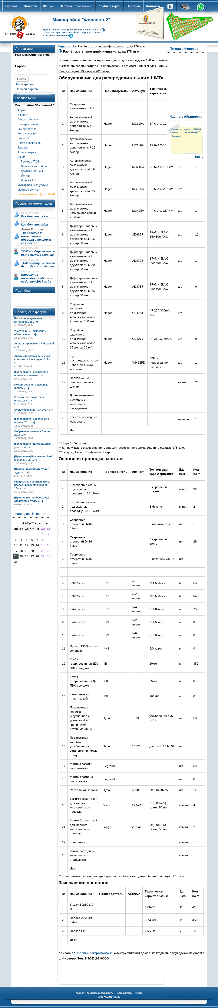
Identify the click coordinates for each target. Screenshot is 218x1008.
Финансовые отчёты (32, 166)
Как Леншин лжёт (34, 216)
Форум (48, 6)
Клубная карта (109, 6)
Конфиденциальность (100, 993)
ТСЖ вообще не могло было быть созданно (38, 253)
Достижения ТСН (30, 171)
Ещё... (198, 156)
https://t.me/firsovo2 (57, 35)
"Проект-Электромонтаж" (93, 953)
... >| (35, 321)
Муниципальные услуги (32, 185)
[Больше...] (103, 29)
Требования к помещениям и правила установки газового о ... (36, 238)
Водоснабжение (27, 119)
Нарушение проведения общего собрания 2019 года (36, 278)
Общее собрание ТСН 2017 (31, 409)
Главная (11, 6)
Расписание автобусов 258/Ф (36, 194)
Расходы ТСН (28, 161)
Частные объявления (76, 6)
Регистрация (25, 84)
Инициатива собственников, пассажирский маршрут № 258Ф (32, 485)
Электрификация (28, 124)
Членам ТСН (27, 180)
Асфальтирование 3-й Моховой (34, 343)
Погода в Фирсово (183, 48)
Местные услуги (28, 189)
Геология (23, 138)
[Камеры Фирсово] (185, 7)
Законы (22, 147)
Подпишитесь (124, 993)
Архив (21, 156)
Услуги (23, 175)
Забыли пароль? (27, 89)
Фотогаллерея (26, 152)
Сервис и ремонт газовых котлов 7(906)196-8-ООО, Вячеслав (186, 132)
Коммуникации (26, 133)
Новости (30, 6)
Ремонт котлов (26, 128)
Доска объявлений (29, 142)
